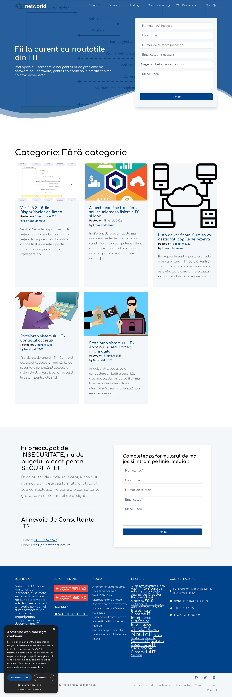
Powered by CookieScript (30, 689)
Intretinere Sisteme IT (141, 612)
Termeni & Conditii (144, 685)
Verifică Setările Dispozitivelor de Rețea (41, 210)
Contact (212, 690)
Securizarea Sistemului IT (143, 650)
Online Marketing (159, 5)
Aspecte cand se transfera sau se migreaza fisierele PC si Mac (114, 212)
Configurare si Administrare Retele (147, 590)
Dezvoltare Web (139, 595)
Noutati (142, 635)
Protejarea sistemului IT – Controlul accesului (42, 338)
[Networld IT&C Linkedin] (214, 677)
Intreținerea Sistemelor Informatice (141, 621)
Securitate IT (143, 645)
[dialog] (31, 659)
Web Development (187, 5)
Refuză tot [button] (44, 677)
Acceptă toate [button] (20, 677)
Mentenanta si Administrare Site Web (145, 629)
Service (136, 655)
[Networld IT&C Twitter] (205, 677)
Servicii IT (114, 5)
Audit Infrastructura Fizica (148, 586)
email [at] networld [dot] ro (51, 545)
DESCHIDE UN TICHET (71, 614)
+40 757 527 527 (45, 540)
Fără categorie (142, 602)
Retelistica (157, 641)
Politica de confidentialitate (175, 685)
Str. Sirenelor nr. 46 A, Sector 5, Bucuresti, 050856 (192, 590)
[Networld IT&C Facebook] (196, 677)
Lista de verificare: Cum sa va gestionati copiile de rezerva (184, 237)
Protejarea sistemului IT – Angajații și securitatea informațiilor (111, 347)
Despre (211, 685)
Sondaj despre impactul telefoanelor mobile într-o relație (109, 634)
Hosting (134, 5)
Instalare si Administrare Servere (147, 606)
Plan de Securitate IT (143, 640)
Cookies (199, 685)
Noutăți (211, 5)
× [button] (54, 629)
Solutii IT (94, 5)
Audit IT (136, 588)
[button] (30, 685)
